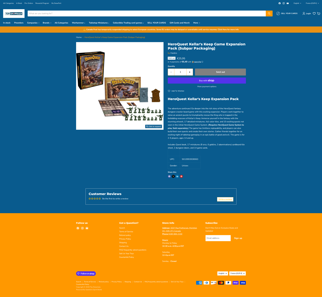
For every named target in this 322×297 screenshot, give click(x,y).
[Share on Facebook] (169, 176)
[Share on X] (173, 176)
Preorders (18, 22)
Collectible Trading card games (128, 22)
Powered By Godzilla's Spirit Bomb (89, 290)
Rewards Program (42, 3)
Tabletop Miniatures (98, 22)
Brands (46, 22)
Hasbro (173, 53)
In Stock (19, 3)
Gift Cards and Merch (180, 22)
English (296, 3)
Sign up (238, 238)
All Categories (8, 3)
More (196, 22)
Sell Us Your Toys (126, 253)
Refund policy (125, 235)
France (311, 3)
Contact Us (123, 246)
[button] (307, 13)
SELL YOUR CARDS (156, 22)
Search (122, 228)
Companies (32, 22)
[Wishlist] (314, 14)
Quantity (171, 66)
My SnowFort (56, 3)
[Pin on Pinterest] (181, 176)
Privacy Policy (125, 239)
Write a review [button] (225, 199)
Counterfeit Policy (126, 257)
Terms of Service (126, 231)
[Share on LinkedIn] (177, 176)
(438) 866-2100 (175, 234)
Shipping (123, 242)
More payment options (206, 86)
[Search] (269, 13)
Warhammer (78, 22)
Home (79, 37)
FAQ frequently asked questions (132, 250)
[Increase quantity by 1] (190, 72)
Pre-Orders (29, 3)
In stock (6, 22)
